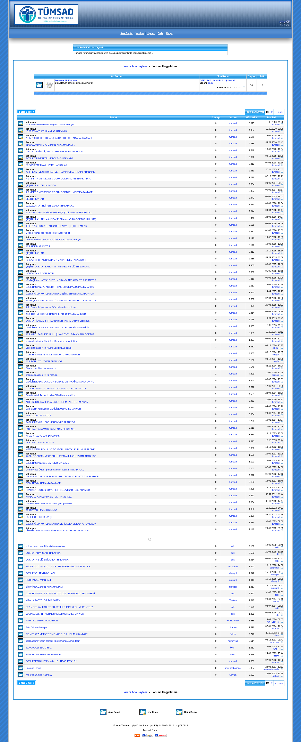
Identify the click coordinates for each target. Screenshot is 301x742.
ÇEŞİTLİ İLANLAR (35, 253)
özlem (233, 634)
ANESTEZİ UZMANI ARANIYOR (42, 620)
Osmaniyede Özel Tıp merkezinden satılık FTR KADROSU (55, 469)
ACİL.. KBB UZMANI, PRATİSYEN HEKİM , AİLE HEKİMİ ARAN (57, 402)
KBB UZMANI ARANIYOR (38, 415)
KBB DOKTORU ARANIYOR (40, 442)
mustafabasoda (233, 668)
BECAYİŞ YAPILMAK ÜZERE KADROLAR (46, 165)
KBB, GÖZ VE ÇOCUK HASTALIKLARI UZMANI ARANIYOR (56, 314)
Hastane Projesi (33, 668)
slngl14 (211, 83)
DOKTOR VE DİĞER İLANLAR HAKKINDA (47, 559)
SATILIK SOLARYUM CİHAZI (40, 573)
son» (280, 112)
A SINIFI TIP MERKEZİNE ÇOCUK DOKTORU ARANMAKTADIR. (58, 178)
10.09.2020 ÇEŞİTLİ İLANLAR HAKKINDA (46, 131)
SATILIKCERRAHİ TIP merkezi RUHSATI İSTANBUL (52, 661)
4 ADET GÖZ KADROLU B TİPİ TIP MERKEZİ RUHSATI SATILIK (58, 566)
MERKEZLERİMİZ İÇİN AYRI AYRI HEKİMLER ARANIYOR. (55, 151)
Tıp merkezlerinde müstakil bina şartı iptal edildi (49, 503)
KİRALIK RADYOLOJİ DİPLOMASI (43, 436)
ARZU (233, 654)
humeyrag (233, 641)
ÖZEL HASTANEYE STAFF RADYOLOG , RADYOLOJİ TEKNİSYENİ (60, 593)
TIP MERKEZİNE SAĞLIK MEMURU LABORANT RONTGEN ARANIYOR (62, 476)
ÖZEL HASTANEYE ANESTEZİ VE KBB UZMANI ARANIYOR (56, 388)
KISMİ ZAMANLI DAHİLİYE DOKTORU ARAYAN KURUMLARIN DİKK (60, 449)
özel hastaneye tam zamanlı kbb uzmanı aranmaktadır (53, 641)
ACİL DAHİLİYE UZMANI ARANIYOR (44, 361)
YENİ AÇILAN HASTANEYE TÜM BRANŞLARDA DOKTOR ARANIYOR (61, 280)
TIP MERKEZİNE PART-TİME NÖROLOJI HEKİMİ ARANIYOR (57, 634)
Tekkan (233, 600)
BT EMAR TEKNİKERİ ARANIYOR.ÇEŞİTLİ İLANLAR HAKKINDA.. (59, 212)
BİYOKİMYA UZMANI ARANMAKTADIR (45, 587)
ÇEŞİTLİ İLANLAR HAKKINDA (41, 185)
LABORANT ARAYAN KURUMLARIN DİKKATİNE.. (50, 429)
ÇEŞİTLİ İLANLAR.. (35, 199)
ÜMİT (233, 647)
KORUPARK (233, 620)
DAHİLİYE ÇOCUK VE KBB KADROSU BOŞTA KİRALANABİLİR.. (58, 327)
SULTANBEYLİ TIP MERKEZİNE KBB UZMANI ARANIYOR (55, 614)
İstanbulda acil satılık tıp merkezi (42, 375)
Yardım (140, 33)
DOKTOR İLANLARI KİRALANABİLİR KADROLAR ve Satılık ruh (57, 321)
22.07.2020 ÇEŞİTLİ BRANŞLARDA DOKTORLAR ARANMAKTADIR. (60, 138)
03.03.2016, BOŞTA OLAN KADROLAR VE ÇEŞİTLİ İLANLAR (56, 226)
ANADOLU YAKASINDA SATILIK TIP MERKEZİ (49, 496)
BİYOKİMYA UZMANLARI (38, 580)
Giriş (160, 33)
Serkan (232, 675)
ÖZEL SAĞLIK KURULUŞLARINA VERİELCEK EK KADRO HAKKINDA (61, 524)
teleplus (276, 375)
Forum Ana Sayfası (135, 66)
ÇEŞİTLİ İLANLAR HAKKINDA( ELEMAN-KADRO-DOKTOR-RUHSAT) (61, 219)
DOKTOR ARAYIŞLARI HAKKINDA (43, 553)
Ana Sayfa (126, 33)
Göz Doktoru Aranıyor (37, 627)
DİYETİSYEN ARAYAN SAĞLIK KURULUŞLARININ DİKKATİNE (57, 530)
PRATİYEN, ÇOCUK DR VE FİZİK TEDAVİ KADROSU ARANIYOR (59, 490)
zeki (233, 546)
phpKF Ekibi (182, 725)
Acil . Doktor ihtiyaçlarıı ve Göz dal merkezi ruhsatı (51, 307)
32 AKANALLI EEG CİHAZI (39, 647)
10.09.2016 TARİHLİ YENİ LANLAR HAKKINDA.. (50, 205)
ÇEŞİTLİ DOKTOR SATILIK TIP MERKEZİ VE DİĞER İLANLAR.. (58, 266)
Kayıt (169, 33)
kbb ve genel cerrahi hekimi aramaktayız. (46, 546)
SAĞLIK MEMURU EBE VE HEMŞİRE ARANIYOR (50, 422)
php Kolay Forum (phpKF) (145, 725)
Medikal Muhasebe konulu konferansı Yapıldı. (48, 233)
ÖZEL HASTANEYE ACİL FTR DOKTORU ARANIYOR (53, 354)
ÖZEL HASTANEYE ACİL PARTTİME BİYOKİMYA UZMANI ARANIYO (60, 287)
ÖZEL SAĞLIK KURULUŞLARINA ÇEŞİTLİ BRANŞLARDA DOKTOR (60, 293)
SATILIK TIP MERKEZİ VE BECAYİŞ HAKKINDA (49, 158)
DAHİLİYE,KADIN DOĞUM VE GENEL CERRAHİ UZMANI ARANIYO (60, 381)
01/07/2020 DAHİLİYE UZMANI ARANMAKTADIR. (50, 145)
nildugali (233, 573)
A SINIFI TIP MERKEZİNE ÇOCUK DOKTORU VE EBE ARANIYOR (59, 192)
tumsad (233, 123)
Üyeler (151, 33)
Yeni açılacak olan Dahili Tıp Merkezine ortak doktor (51, 341)
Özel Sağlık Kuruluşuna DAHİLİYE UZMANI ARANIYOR (53, 409)
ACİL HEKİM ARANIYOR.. (38, 246)
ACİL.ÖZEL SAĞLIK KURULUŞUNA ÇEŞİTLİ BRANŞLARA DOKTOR (60, 334)
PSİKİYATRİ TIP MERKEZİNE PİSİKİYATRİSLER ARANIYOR (56, 260)
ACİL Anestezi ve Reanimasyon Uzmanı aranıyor (50, 124)
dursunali (233, 566)
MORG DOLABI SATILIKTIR (40, 273)
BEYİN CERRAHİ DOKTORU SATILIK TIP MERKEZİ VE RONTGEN (60, 607)
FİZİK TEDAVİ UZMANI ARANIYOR (43, 483)
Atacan (233, 627)
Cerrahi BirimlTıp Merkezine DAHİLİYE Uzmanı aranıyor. (54, 239)
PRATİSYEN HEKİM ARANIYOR (42, 510)
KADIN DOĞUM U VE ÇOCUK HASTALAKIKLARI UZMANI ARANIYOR (61, 456)
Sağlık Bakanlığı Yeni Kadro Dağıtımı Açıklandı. (49, 348)
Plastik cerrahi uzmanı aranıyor (41, 368)
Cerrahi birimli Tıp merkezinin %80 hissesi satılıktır (51, 395)
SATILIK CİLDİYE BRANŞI (39, 517)
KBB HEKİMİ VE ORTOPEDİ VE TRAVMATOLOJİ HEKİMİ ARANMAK (60, 172)
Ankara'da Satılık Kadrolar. (39, 675)
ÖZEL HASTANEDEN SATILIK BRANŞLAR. (47, 463)
